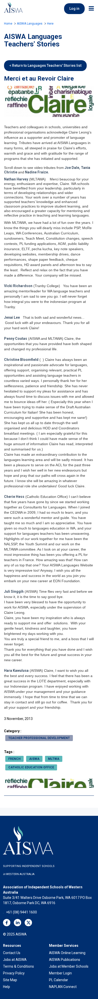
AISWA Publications (64, 960)
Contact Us (11, 953)
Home (8, 23)
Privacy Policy (14, 973)
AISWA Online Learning (67, 953)
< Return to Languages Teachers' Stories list (45, 65)
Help (6, 987)
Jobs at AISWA (15, 960)
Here (50, 23)
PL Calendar (58, 980)
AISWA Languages (29, 23)
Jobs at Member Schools (68, 966)
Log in (74, 9)
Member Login (60, 973)
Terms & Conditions (18, 966)
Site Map (10, 980)
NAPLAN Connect (63, 987)
